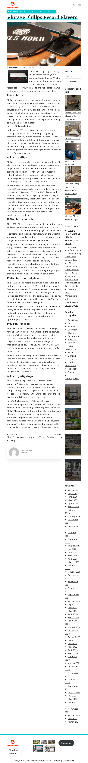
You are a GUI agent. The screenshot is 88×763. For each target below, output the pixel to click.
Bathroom (73, 326)
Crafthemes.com (68, 761)
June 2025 (72, 552)
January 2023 (74, 663)
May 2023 (72, 646)
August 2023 (74, 637)
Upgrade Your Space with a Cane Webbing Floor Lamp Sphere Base (73, 253)
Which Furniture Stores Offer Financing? (73, 116)
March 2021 (73, 721)
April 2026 (73, 503)
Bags (70, 323)
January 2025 (74, 571)
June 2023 (72, 643)
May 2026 (72, 500)
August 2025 (74, 545)
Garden (71, 342)
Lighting (72, 355)
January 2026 (74, 516)
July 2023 (72, 640)
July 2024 (72, 604)
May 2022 (72, 699)
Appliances (73, 319)
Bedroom (72, 329)
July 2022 (72, 695)
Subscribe (66, 743)
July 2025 (72, 549)
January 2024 (74, 627)
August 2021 (74, 715)
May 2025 (72, 555)
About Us (13, 750)
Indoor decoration (44, 11)
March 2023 (73, 653)
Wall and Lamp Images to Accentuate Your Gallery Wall (72, 190)
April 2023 (73, 650)
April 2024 (73, 614)
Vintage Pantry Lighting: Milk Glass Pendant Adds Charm (72, 237)
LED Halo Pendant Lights (49, 437)
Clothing (72, 333)
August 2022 (74, 692)
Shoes (71, 372)
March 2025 (73, 562)
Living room (73, 359)
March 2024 (73, 617)
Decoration (25, 11)
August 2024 (74, 601)
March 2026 (73, 506)
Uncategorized (72, 378)
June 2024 (72, 607)
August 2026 (74, 490)
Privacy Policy (15, 753)
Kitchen (12, 11)
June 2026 (72, 496)
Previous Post (12, 434)
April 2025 (73, 558)
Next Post (58, 434)
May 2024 (72, 611)
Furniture (72, 339)
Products (72, 368)
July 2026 (72, 493)
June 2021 (72, 718)
